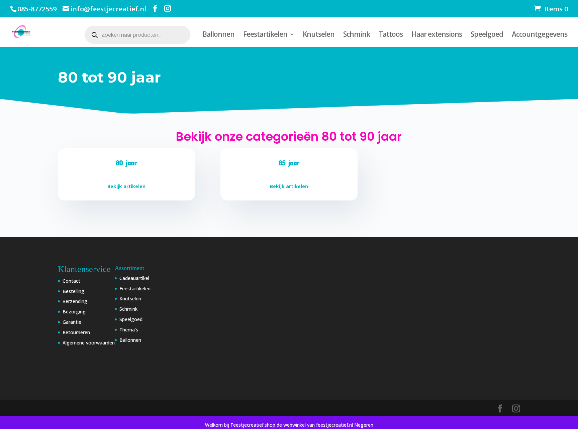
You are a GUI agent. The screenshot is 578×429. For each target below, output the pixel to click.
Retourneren (76, 332)
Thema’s (128, 329)
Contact (71, 281)
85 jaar (289, 162)
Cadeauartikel (134, 278)
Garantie (72, 322)
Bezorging (74, 311)
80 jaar (126, 162)
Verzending (75, 301)
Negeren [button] (363, 425)
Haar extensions (436, 35)
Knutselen (318, 35)
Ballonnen (218, 35)
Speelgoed (487, 35)
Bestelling (73, 291)
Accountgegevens (539, 35)
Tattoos (391, 35)
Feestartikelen (265, 35)
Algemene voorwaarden (89, 342)
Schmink (356, 35)
